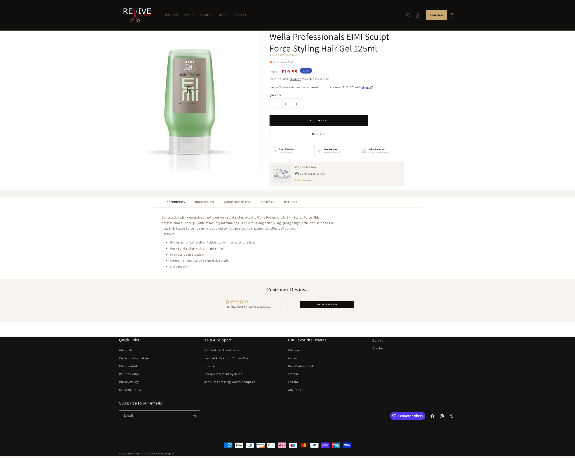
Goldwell (379, 340)
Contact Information (134, 358)
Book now (436, 15)
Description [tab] (176, 202)
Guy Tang (294, 390)
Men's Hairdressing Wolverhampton (229, 382)
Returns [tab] (290, 202)
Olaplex (377, 348)
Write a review (327, 304)
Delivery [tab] (267, 202)
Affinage (294, 350)
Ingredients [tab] (204, 202)
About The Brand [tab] (237, 202)
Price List (210, 366)
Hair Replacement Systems (222, 374)
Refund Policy (129, 374)
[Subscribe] (195, 415)
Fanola (293, 382)
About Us (126, 350)
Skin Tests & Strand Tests (221, 350)
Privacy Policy (129, 382)
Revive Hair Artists (139, 453)
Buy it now (318, 134)
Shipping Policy (130, 390)
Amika (292, 358)
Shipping (295, 78)
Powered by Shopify (162, 453)
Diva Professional (300, 366)
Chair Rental (128, 366)
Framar (293, 374)
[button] (408, 15)
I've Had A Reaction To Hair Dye (226, 358)
